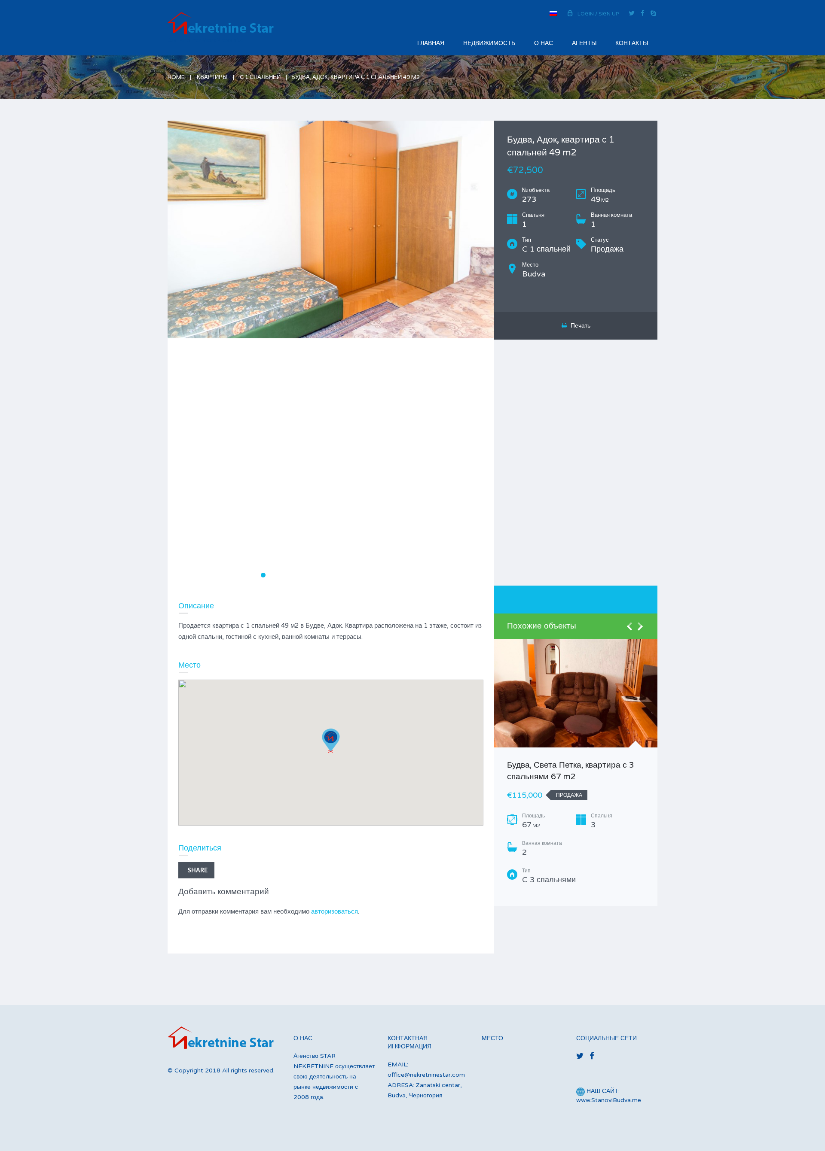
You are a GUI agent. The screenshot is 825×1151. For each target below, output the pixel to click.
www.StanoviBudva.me (608, 1100)
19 (407, 575)
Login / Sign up (598, 14)
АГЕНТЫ (584, 43)
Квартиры (212, 77)
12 (344, 575)
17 (389, 575)
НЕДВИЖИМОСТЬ (489, 43)
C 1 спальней (260, 77)
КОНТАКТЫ (631, 43)
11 (335, 575)
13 (353, 575)
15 (371, 575)
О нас (543, 43)
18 (398, 575)
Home (176, 77)
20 (416, 575)
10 (326, 575)
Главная (430, 43)
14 (362, 575)
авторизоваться (334, 911)
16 (380, 575)
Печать (578, 325)
